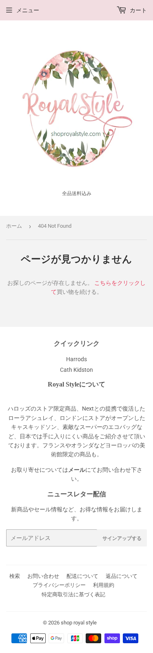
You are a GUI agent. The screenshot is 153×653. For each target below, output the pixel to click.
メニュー (27, 10)
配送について (82, 576)
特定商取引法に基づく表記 (73, 594)
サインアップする (122, 538)
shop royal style (79, 623)
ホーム (14, 226)
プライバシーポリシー (59, 585)
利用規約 (103, 585)
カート (138, 10)
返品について (121, 576)
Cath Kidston (76, 369)
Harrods (76, 359)
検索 (14, 576)
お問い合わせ (43, 576)
